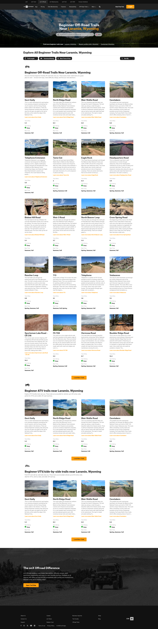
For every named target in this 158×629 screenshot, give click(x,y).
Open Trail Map (31, 585)
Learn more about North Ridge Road (65, 108)
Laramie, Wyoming (70, 44)
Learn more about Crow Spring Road (121, 225)
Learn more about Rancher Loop (36, 283)
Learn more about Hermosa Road (93, 343)
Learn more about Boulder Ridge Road (121, 343)
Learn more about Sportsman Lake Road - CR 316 (36, 343)
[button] (30, 58)
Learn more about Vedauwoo (121, 283)
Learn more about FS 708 (65, 343)
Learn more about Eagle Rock (93, 166)
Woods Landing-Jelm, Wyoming (88, 44)
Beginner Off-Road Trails (65, 21)
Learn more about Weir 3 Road (65, 225)
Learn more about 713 (65, 283)
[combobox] (76, 34)
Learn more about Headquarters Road (121, 166)
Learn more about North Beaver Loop (93, 225)
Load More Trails (79, 377)
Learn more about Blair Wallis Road (93, 108)
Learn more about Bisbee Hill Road (36, 225)
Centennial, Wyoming (107, 44)
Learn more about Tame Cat (65, 166)
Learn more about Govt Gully (36, 108)
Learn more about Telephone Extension (36, 166)
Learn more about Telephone (93, 283)
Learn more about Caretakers (121, 108)
